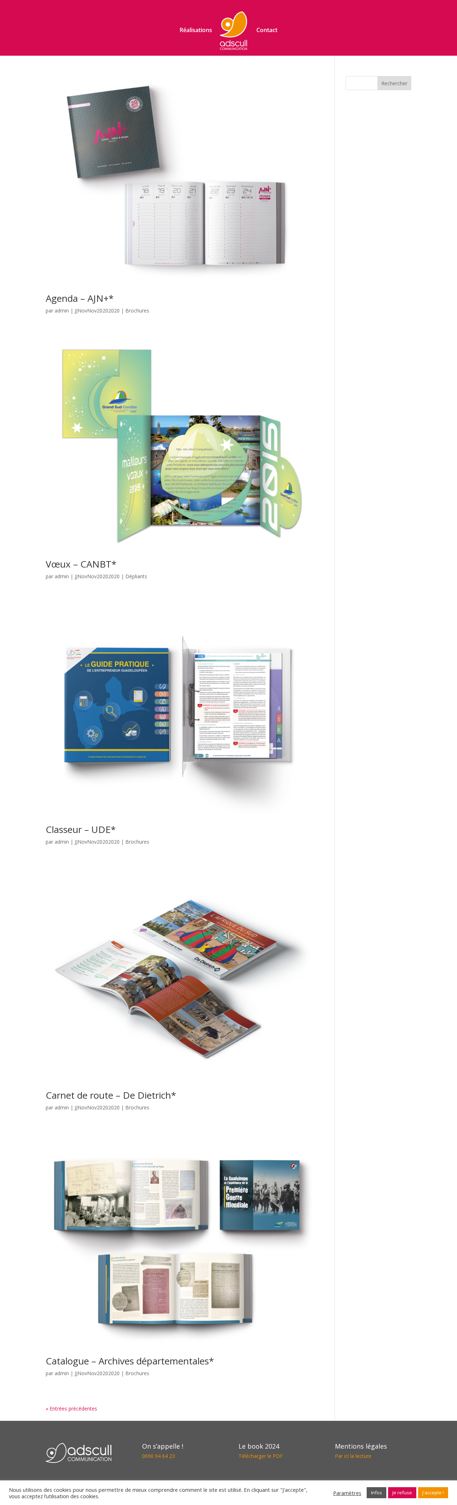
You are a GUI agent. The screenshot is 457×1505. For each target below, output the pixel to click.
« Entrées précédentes (71, 1408)
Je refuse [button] (402, 1492)
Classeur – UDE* (81, 829)
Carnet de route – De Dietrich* (111, 1095)
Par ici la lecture (353, 1456)
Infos (376, 1492)
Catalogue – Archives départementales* (130, 1360)
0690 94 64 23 (158, 1456)
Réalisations (196, 30)
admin (62, 310)
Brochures (137, 310)
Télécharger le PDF (260, 1456)
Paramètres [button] (347, 1493)
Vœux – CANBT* (81, 564)
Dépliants (136, 576)
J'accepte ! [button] (433, 1492)
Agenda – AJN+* (80, 298)
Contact (266, 30)
